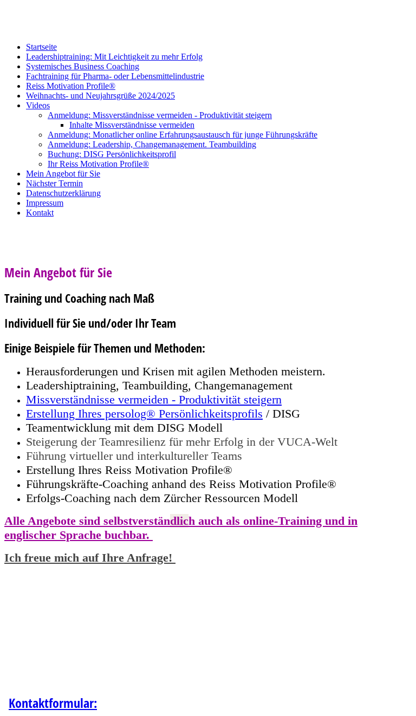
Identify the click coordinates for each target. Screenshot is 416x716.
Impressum (44, 202)
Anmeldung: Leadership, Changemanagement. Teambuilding (152, 144)
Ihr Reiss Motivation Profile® (98, 163)
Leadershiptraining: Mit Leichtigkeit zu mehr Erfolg (114, 56)
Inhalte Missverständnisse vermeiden (131, 124)
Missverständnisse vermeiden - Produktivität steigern (154, 399)
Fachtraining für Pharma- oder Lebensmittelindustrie (115, 76)
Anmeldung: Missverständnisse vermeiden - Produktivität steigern (160, 115)
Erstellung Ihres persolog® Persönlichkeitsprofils (144, 413)
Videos (38, 105)
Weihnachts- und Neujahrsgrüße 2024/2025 (100, 95)
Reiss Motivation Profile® (70, 85)
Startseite (41, 46)
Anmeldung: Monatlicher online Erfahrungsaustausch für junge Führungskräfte (182, 134)
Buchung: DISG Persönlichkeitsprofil (112, 154)
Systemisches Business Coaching (82, 66)
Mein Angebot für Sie (63, 173)
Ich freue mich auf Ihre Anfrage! (90, 557)
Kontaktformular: (53, 703)
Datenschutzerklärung (63, 193)
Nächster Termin (54, 183)
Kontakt (40, 212)
